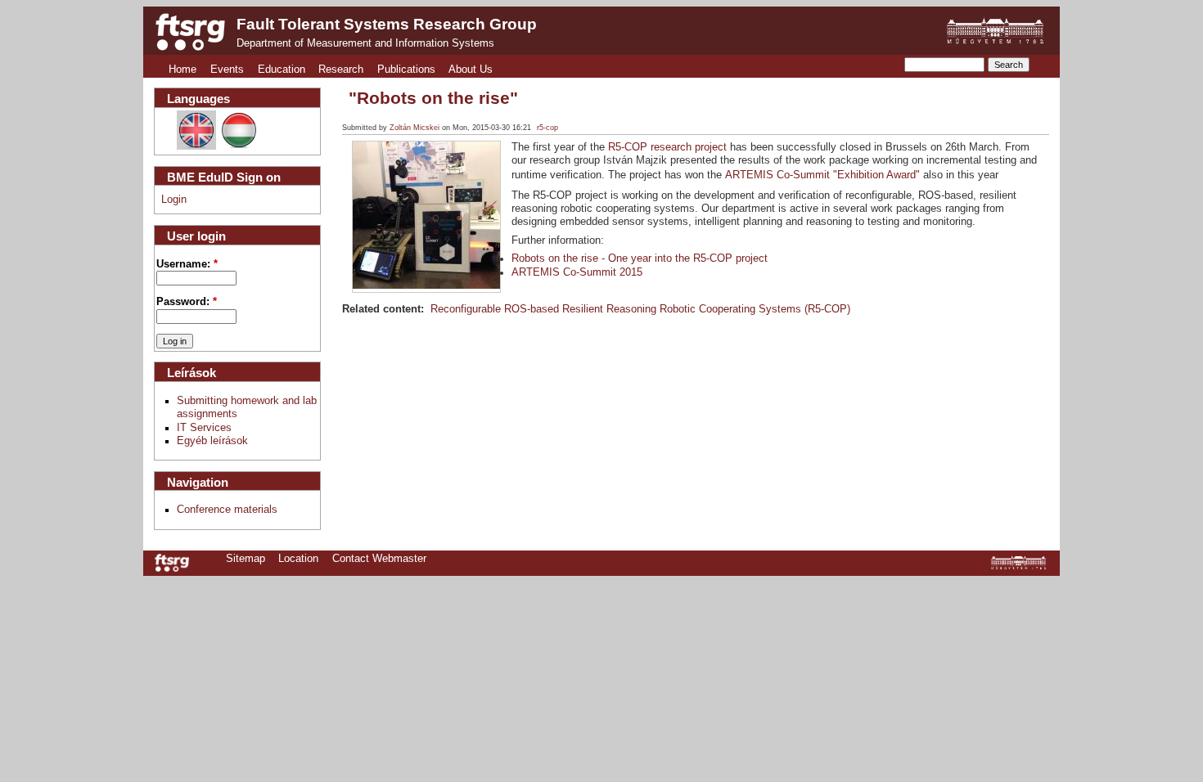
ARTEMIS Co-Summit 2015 (576, 272)
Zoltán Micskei (414, 128)
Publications (406, 69)
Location (298, 558)
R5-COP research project (667, 147)
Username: (187, 264)
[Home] (190, 31)
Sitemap (245, 558)
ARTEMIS (751, 175)
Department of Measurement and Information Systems (365, 43)
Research (340, 69)
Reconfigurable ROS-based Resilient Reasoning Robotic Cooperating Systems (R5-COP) (640, 309)
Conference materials (227, 509)
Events (227, 69)
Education (281, 69)
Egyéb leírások (212, 441)
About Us (470, 69)
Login (174, 199)
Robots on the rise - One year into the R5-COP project (639, 258)
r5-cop (547, 128)
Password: (186, 302)
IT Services (204, 428)
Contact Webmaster (379, 558)
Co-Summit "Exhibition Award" (848, 175)
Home (182, 69)
